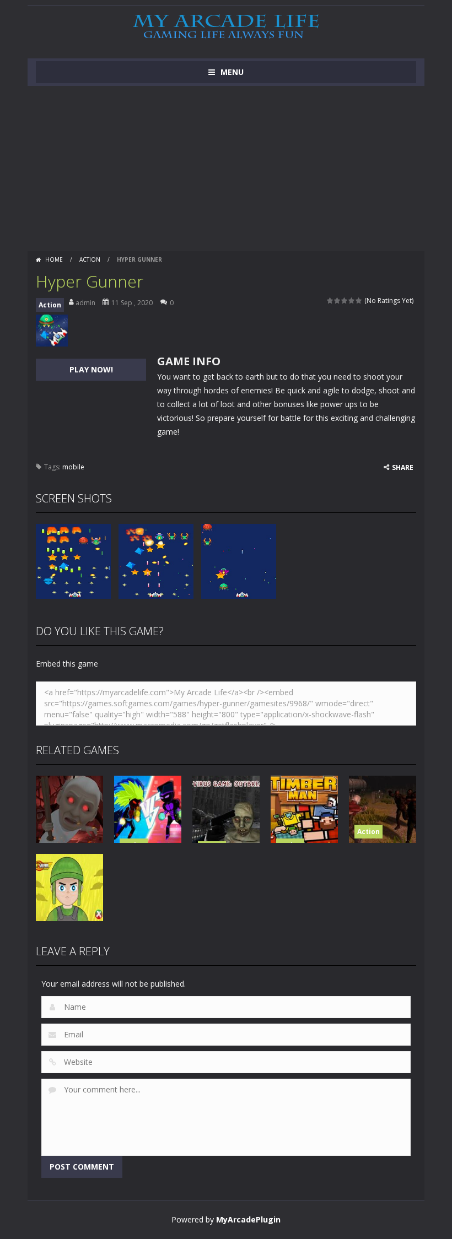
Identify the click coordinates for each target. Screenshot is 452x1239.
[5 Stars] (359, 300)
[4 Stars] (352, 300)
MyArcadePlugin (248, 1219)
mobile (73, 467)
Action (89, 259)
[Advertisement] (226, 168)
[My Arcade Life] (226, 27)
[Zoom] (73, 560)
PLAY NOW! (91, 369)
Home (54, 259)
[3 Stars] (344, 300)
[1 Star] (330, 300)
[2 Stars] (337, 300)
